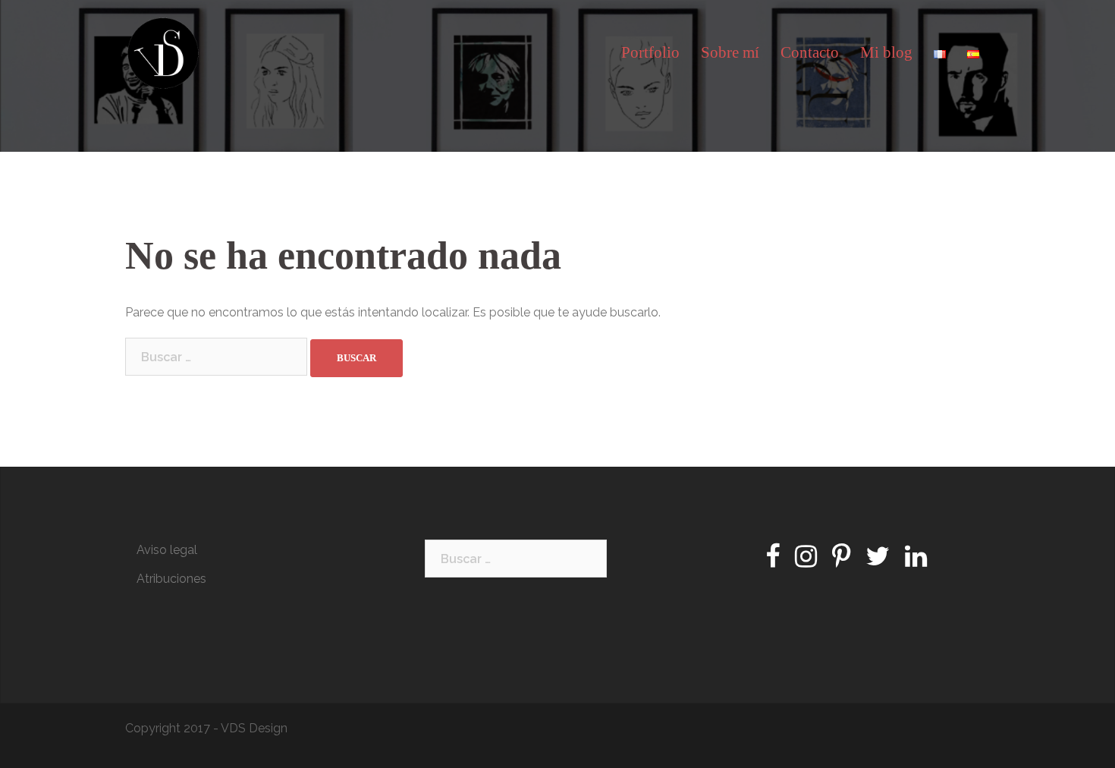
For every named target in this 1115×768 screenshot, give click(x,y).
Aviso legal (167, 550)
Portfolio (650, 52)
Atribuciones (171, 578)
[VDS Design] (163, 52)
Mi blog (886, 52)
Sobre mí (730, 52)
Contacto (809, 52)
